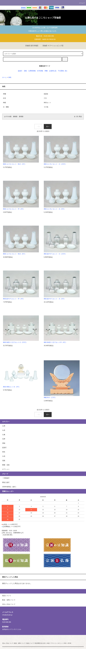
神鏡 (4, 102)
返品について (30, 643)
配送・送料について (19, 643)
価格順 (15, 116)
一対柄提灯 (6, 478)
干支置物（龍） (63, 71)
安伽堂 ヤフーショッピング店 (53, 45)
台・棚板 (6, 107)
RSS (65, 643)
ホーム (4, 77)
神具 (9, 77)
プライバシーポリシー (57, 643)
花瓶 (25, 71)
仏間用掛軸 (32, 71)
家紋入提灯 (6, 482)
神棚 (46, 71)
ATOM (69, 643)
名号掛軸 (40, 71)
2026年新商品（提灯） (9, 487)
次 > (47, 126)
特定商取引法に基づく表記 (42, 643)
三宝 (45, 98)
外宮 (4, 98)
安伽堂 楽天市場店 (31, 45)
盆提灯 (20, 71)
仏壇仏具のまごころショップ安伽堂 (43, 17)
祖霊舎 (46, 94)
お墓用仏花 (52, 71)
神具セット (47, 102)
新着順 (21, 116)
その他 (46, 107)
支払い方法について (7, 643)
